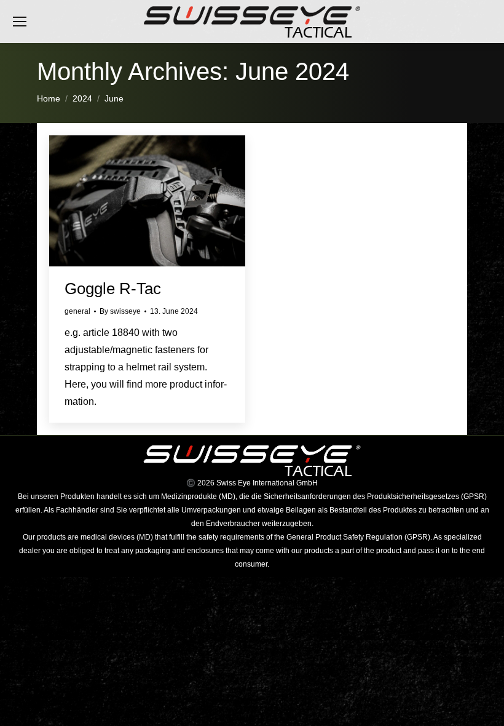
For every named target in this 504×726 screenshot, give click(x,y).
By (120, 311)
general (77, 311)
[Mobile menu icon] (19, 21)
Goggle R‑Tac (113, 288)
